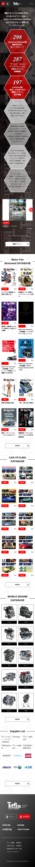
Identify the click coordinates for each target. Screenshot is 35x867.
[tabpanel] (17, 214)
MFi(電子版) (7, 837)
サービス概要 (10, 851)
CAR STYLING (23, 837)
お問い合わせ (10, 854)
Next (31, 210)
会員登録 (3, 3)
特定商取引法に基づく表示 (14, 857)
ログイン (7, 3)
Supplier (6, 833)
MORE (17, 446)
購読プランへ (17, 244)
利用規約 (18, 854)
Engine (21, 833)
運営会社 (18, 851)
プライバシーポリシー (13, 860)
